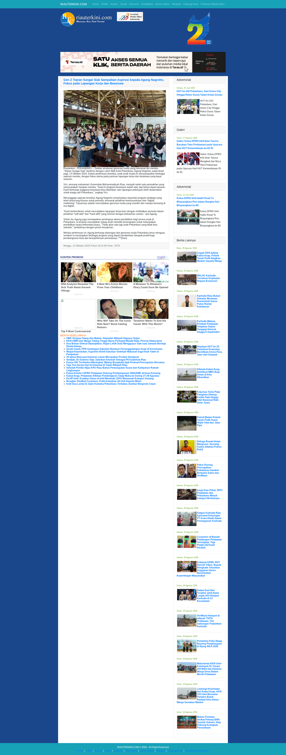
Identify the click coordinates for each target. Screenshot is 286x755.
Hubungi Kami (190, 4)
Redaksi (176, 4)
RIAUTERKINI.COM (73, 4)
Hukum (114, 4)
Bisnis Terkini (163, 4)
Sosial (123, 4)
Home (96, 4)
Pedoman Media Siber (212, 4)
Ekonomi (134, 4)
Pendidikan (147, 4)
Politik (104, 4)
